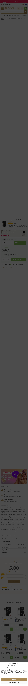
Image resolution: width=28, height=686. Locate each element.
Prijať (14, 679)
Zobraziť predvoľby (14, 682)
